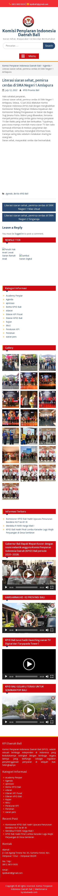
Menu (32, 56)
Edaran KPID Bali (14, 318)
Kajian (9, 321)
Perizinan (10, 333)
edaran (9, 310)
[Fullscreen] (51, 587)
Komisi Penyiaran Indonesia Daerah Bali (29, 32)
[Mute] (47, 587)
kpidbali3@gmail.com (39, 4)
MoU (8, 325)
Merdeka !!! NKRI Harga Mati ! (20, 525)
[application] (29, 575)
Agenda (46, 65)
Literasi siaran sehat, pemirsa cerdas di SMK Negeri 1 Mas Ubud (29, 207)
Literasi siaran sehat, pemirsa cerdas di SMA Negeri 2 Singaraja (29, 217)
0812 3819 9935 (18, 4)
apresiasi (10, 303)
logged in (19, 233)
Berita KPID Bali (21, 193)
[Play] (6, 587)
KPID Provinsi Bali (31, 90)
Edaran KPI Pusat (14, 314)
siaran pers (11, 336)
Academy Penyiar (14, 295)
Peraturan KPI (12, 329)
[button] (29, 575)
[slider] (26, 587)
